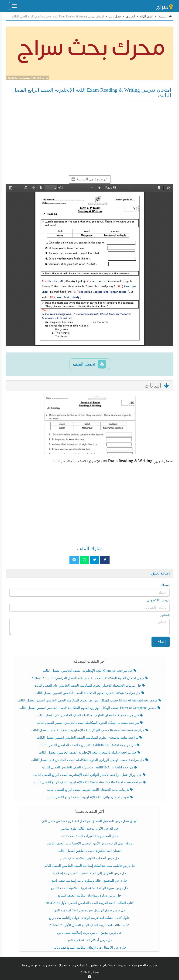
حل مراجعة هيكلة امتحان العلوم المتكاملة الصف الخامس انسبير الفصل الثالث (88, 693)
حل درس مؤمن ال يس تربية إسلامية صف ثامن (89, 932)
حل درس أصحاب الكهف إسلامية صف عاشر (89, 858)
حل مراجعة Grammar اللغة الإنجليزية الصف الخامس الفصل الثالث (88, 670)
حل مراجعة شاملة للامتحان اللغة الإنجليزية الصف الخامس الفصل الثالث (88, 752)
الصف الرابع (146, 16)
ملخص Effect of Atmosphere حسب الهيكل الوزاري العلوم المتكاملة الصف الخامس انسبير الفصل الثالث (88, 700)
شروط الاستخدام (115, 965)
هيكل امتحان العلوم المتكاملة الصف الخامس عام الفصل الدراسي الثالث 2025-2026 (88, 678)
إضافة (160, 641)
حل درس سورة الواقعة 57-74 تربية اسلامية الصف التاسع (89, 888)
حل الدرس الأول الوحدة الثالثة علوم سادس (89, 828)
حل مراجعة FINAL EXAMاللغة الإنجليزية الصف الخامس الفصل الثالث (88, 745)
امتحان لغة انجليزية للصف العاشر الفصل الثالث (90, 851)
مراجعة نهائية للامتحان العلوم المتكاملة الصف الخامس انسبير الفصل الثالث (88, 737)
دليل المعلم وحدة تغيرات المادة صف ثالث (89, 836)
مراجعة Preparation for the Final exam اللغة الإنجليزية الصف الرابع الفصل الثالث (88, 782)
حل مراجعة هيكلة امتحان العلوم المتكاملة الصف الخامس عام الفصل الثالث (88, 715)
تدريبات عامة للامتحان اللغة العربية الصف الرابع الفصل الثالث (88, 789)
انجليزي (130, 16)
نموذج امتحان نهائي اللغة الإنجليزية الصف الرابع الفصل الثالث (88, 797)
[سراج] (164, 6)
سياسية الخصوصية (144, 965)
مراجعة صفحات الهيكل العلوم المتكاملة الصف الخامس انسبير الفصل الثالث (88, 722)
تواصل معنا (29, 965)
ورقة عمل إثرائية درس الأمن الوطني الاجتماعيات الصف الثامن (89, 843)
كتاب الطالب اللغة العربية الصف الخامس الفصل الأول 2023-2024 (89, 903)
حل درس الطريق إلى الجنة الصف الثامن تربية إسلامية (89, 873)
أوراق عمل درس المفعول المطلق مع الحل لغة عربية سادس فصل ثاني (89, 821)
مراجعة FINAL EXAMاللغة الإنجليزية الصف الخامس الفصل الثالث (88, 767)
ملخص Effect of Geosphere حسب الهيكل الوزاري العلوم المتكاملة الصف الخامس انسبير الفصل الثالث (88, 708)
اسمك (165, 585)
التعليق (165, 615)
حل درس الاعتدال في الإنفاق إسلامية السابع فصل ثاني (90, 947)
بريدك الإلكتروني (158, 600)
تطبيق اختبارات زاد (85, 965)
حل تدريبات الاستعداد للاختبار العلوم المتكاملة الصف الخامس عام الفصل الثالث (88, 685)
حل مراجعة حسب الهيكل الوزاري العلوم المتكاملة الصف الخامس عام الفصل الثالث (88, 760)
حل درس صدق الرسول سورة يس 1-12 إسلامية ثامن (90, 910)
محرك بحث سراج (54, 965)
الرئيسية (163, 16)
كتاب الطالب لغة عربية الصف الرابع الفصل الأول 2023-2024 (89, 925)
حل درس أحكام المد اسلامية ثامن (89, 940)
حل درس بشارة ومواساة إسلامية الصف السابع (89, 895)
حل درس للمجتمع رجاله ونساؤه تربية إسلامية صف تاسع (89, 880)
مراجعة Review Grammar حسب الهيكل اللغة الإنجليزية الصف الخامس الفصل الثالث (88, 730)
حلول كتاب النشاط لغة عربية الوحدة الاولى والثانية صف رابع (89, 918)
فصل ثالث (115, 16)
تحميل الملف (84, 364)
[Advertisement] (89, 137)
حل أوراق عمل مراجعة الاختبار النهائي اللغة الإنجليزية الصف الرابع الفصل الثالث (88, 775)
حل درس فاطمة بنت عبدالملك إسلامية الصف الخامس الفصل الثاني (89, 865)
